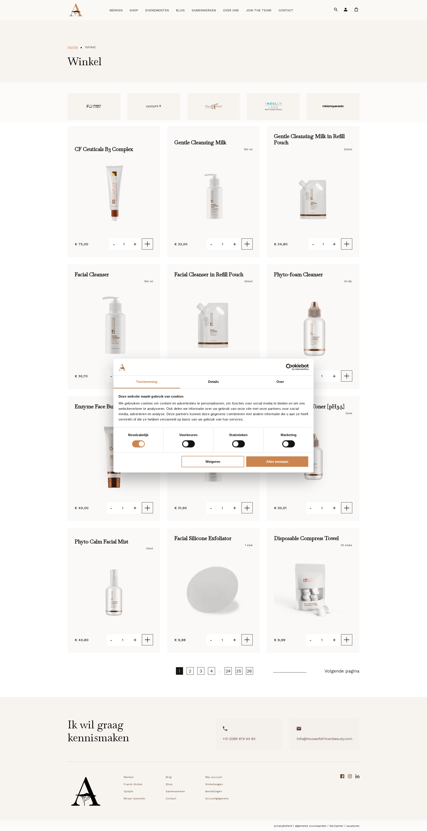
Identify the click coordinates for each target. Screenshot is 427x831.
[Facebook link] (342, 792)
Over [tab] (280, 382)
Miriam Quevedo (134, 798)
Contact (291, 11)
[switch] (188, 443)
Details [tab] (213, 382)
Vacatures (352, 825)
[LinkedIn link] (357, 792)
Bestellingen (213, 791)
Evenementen (162, 11)
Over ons (236, 11)
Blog (185, 11)
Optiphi (128, 791)
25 (238, 671)
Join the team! (264, 11)
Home (73, 47)
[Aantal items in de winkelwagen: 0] (356, 11)
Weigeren (212, 461)
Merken (121, 11)
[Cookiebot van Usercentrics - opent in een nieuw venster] (289, 367)
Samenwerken (209, 11)
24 (228, 671)
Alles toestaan (277, 461)
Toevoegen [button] (147, 244)
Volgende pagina (341, 671)
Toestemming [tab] (146, 382)
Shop (139, 11)
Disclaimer (336, 825)
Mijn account (213, 777)
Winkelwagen (214, 784)
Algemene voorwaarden (310, 825)
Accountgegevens (217, 798)
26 (249, 671)
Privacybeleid (283, 825)
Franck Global (133, 784)
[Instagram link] (350, 792)
